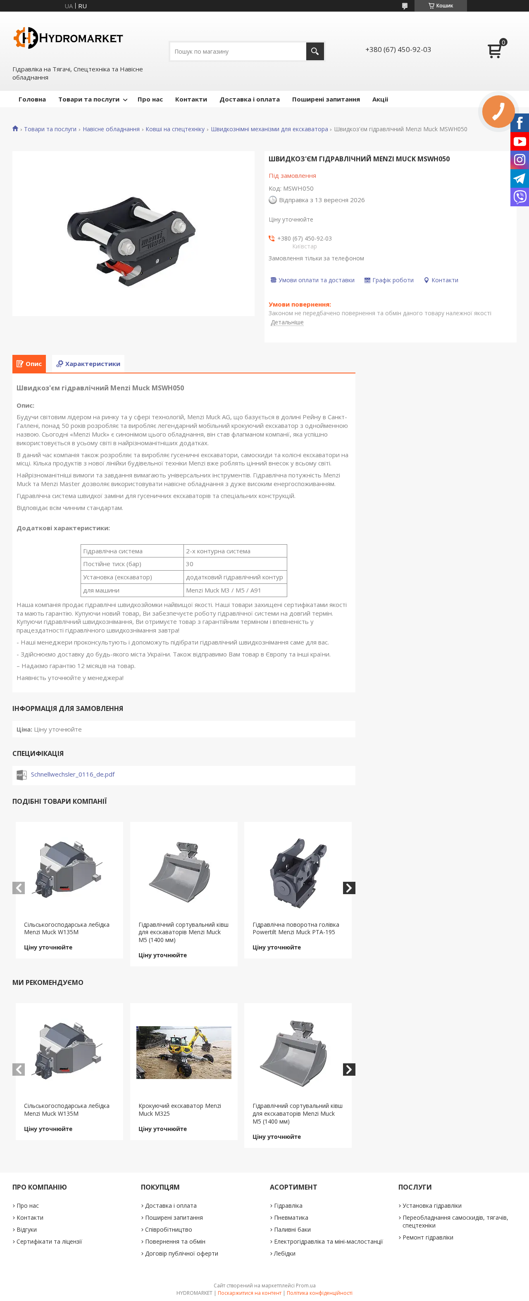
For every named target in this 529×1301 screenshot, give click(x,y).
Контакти (191, 99)
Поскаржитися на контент (249, 1292)
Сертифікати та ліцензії (49, 1241)
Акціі (380, 99)
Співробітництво (168, 1229)
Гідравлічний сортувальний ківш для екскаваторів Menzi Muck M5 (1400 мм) (183, 932)
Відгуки (27, 1229)
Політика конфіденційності (320, 1292)
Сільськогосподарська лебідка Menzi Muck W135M (67, 928)
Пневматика (291, 1217)
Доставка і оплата (249, 99)
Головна (32, 99)
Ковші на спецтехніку (175, 129)
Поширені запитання (326, 99)
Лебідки (284, 1253)
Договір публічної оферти (181, 1253)
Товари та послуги (88, 99)
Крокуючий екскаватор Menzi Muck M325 (179, 1109)
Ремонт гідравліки (428, 1237)
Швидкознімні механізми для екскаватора (269, 129)
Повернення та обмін (175, 1241)
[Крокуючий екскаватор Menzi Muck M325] (184, 1052)
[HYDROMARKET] (68, 37)
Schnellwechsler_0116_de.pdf (72, 774)
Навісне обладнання (111, 129)
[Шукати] (315, 51)
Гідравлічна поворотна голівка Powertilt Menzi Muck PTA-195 (296, 928)
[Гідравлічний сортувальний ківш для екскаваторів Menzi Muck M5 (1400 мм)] (184, 871)
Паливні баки (292, 1229)
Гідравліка (288, 1205)
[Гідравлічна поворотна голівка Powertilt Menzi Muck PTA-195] (298, 871)
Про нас (150, 99)
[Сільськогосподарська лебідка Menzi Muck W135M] (69, 871)
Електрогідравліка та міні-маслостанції (328, 1241)
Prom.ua (306, 1285)
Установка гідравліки (432, 1205)
